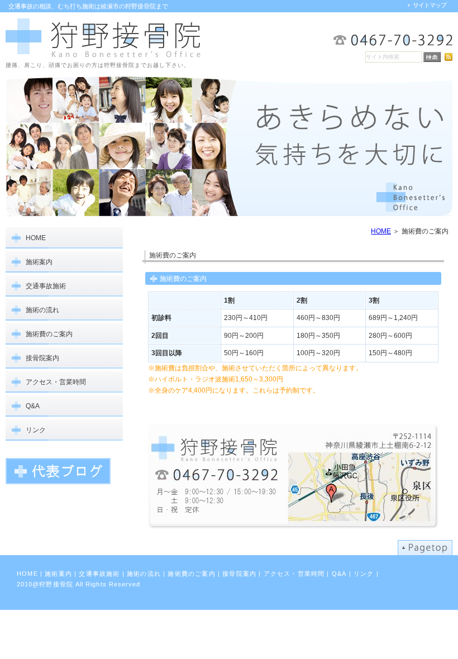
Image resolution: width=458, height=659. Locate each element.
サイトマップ (429, 5)
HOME (381, 231)
